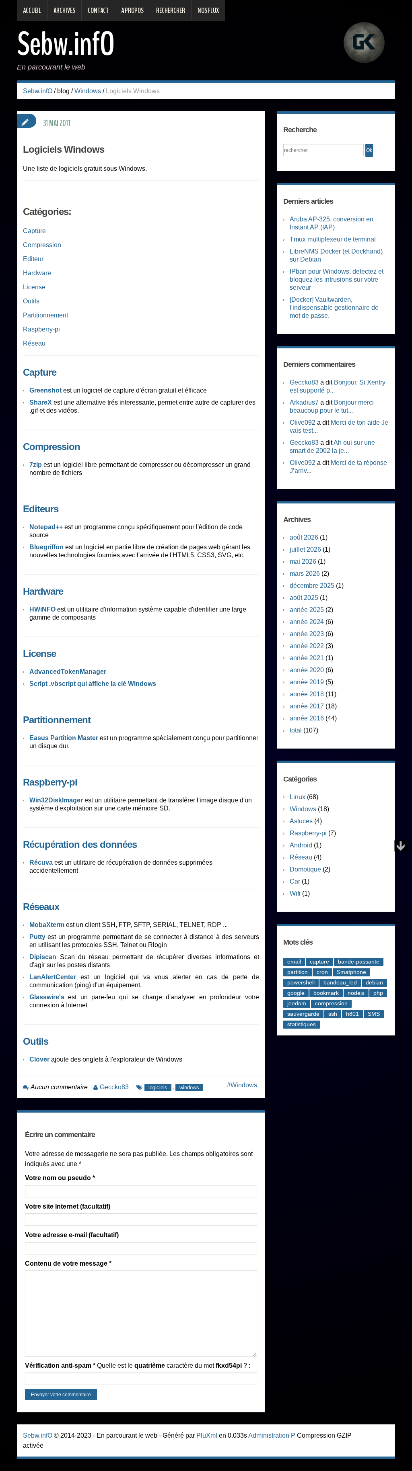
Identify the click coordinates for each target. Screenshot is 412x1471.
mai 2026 (303, 561)
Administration (268, 1435)
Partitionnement (45, 315)
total (296, 730)
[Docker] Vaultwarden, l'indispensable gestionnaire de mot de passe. (334, 307)
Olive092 (302, 422)
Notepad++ (46, 527)
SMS (374, 1014)
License (34, 287)
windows (189, 1087)
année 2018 (307, 694)
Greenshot (45, 390)
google (296, 993)
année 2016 (307, 718)
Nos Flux (208, 10)
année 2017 (307, 706)
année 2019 (307, 682)
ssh (332, 1014)
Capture (34, 230)
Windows (87, 91)
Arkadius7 (304, 402)
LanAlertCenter (52, 977)
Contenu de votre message (68, 1263)
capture (319, 961)
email (294, 961)
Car (295, 881)
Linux (297, 797)
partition (297, 972)
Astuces (301, 821)
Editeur (33, 259)
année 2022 (307, 645)
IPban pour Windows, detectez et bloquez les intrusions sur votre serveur (336, 279)
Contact (98, 10)
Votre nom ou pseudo (60, 1177)
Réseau (34, 343)
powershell (301, 982)
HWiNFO (43, 609)
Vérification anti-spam (60, 1365)
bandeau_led (340, 982)
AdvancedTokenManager (67, 671)
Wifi (295, 893)
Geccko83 (114, 1087)
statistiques (301, 1024)
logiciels (157, 1087)
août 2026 (304, 537)
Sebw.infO (66, 44)
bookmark (326, 993)
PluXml (206, 1435)
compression (331, 1003)
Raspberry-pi (41, 329)
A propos (132, 10)
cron (322, 972)
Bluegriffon (47, 547)
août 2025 (304, 597)
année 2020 (307, 670)
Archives (64, 10)
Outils (31, 301)
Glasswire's (46, 997)
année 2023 (307, 633)
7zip (36, 464)
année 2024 (307, 621)
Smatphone (351, 972)
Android (301, 845)
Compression (42, 244)
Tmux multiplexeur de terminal (333, 239)
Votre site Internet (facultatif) (67, 1206)
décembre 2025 (312, 585)
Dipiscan (42, 956)
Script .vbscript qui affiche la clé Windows (92, 683)
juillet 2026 (305, 549)
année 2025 (307, 609)
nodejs (356, 993)
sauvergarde (303, 1014)
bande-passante (358, 961)
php (378, 993)
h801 (352, 1014)
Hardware (37, 273)
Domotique (305, 869)
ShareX (40, 402)
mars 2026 (305, 573)
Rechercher (170, 10)
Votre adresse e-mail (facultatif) (72, 1235)
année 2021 (307, 658)
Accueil (32, 10)
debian (374, 982)
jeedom (296, 1003)
